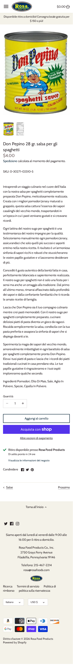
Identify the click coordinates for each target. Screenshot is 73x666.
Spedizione (10, 161)
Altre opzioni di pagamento (36, 438)
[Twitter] (5, 523)
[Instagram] (17, 523)
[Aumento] (23, 403)
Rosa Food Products (42, 638)
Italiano (10, 602)
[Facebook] (11, 523)
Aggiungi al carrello (36, 418)
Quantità (8, 396)
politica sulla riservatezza (34, 590)
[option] (8, 129)
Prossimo (64, 487)
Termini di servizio (28, 586)
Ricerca (7, 586)
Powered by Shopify (14, 642)
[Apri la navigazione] (6, 6)
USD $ (34, 602)
